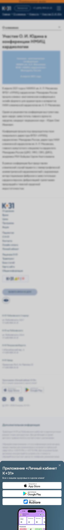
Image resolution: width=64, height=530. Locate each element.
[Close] (60, 465)
